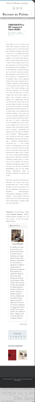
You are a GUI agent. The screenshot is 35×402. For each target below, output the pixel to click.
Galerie (12, 352)
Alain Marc (18, 33)
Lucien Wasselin (13, 32)
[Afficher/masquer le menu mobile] (32, 14)
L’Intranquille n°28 (22, 350)
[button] (9, 355)
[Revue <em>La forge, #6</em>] (12, 355)
